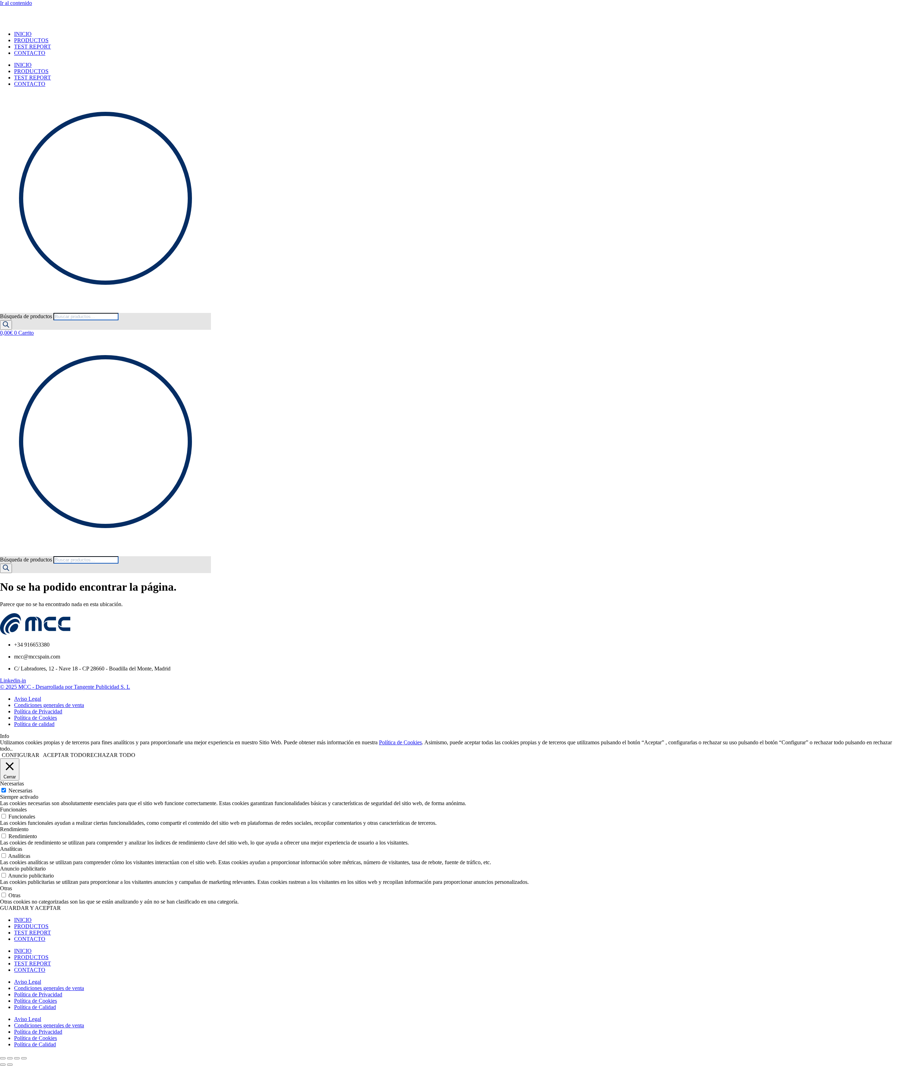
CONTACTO (29, 53)
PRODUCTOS (31, 40)
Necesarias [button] (12, 783)
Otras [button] (6, 888)
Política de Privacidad (38, 994)
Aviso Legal (27, 982)
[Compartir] (17, 1058)
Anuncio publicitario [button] (23, 869)
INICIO (23, 34)
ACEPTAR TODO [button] (64, 755)
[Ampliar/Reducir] (3, 1058)
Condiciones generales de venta (49, 988)
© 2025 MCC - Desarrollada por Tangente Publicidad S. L (65, 687)
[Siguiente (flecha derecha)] (10, 1065)
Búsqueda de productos (26, 316)
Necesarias (20, 791)
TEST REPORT (32, 47)
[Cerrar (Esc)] (24, 1058)
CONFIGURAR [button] (20, 755)
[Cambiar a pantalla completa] (10, 1058)
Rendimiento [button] (14, 829)
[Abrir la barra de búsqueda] (3, 310)
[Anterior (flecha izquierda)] (3, 1065)
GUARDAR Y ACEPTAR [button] (30, 908)
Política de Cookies (400, 742)
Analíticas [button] (11, 849)
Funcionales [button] (13, 810)
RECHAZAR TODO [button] (110, 755)
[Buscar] (6, 325)
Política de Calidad (35, 1007)
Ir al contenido (16, 3)
